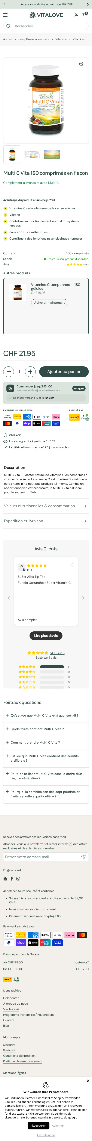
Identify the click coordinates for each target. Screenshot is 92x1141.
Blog (6, 1026)
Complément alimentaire (33, 39)
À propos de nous (15, 1003)
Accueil (7, 39)
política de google (65, 1117)
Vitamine (61, 39)
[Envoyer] (83, 857)
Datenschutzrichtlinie (39, 1117)
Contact (8, 1020)
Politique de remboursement (22, 1061)
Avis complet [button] (27, 620)
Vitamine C (79, 39)
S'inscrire (9, 1045)
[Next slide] (83, 598)
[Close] (88, 1081)
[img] (37, 565)
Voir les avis (11, 1009)
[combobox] (46, 26)
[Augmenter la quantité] (30, 371)
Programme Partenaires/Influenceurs (28, 1015)
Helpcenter (11, 998)
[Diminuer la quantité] (8, 371)
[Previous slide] (8, 598)
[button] (84, 15)
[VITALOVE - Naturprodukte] (46, 15)
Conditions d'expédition (19, 1056)
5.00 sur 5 (57, 653)
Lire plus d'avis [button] (46, 635)
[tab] (46, 480)
